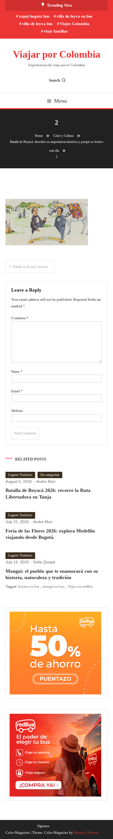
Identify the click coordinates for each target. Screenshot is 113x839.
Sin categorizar (50, 475)
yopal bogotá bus (34, 16)
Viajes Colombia (74, 24)
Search (54, 80)
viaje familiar (56, 31)
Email (17, 391)
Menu (60, 101)
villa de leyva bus (37, 24)
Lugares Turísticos (20, 475)
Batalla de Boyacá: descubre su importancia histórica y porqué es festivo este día (34, 267)
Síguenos (43, 826)
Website (17, 411)
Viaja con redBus (80, 586)
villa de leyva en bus (74, 16)
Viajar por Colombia (56, 54)
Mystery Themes (86, 832)
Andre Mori (45, 481)
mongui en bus (53, 586)
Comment (20, 318)
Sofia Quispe (44, 562)
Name (16, 371)
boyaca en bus (28, 586)
